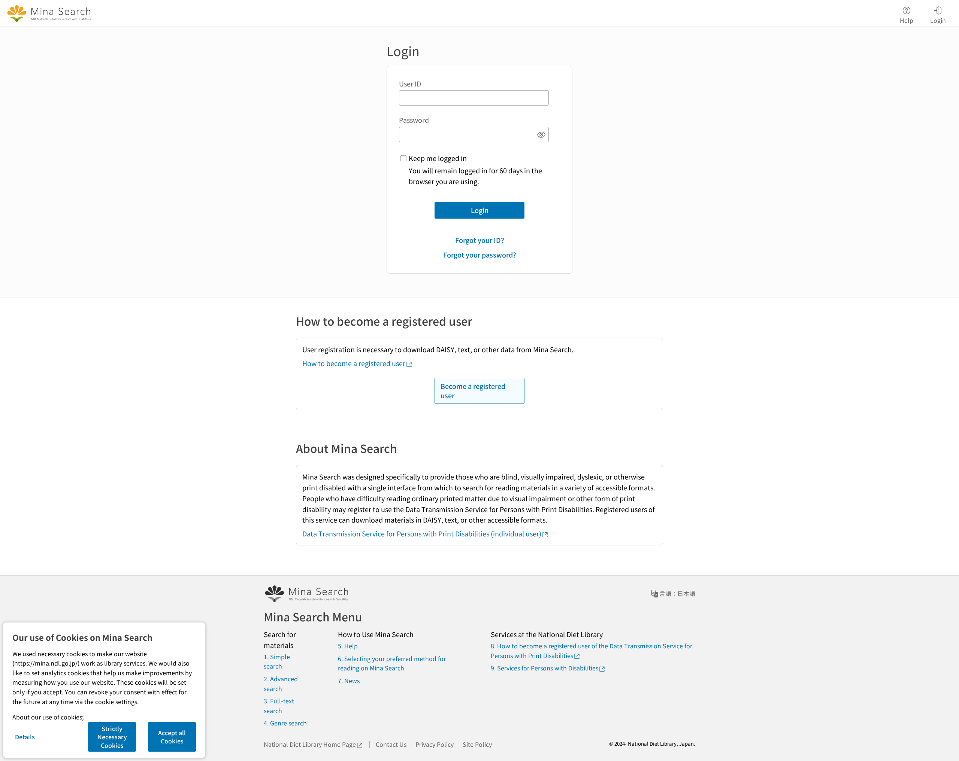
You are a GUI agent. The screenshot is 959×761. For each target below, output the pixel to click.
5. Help (348, 645)
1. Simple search (277, 661)
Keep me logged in (438, 158)
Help (906, 20)
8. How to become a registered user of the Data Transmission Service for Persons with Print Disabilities (591, 650)
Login (479, 210)
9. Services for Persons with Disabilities (544, 667)
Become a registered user (473, 390)
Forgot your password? (479, 254)
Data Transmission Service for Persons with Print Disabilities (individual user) (421, 533)
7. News (349, 680)
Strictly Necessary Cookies (112, 737)
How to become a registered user (353, 363)
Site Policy (477, 744)
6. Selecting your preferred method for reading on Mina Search (392, 663)
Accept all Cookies (172, 736)
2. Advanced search (281, 683)
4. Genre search (285, 722)
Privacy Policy (434, 744)
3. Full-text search (279, 705)
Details (25, 736)
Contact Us (391, 744)
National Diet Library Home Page (310, 744)
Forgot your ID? (479, 240)
